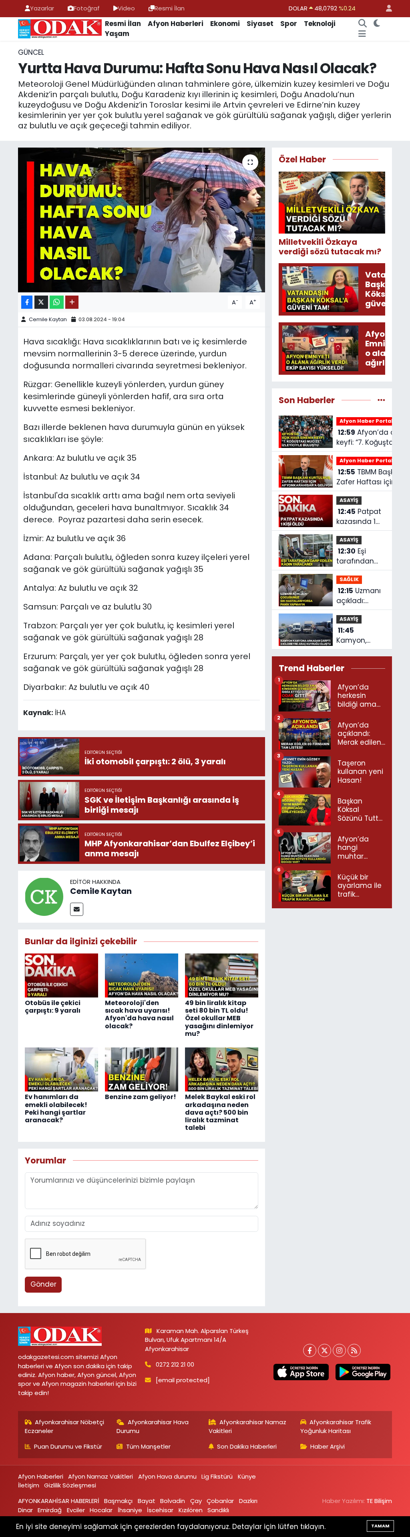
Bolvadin (172, 1501)
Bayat (146, 1501)
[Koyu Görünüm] (376, 24)
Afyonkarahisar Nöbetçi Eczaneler (65, 1426)
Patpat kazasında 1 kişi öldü (358, 517)
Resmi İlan (170, 8)
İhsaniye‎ (130, 1510)
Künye (247, 1476)
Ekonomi (225, 23)
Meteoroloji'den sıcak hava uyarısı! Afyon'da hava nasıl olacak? (139, 1014)
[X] (324, 1350)
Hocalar (101, 1510)
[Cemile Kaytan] (44, 896)
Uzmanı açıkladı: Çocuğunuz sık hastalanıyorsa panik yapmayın (362, 596)
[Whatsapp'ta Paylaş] (57, 302)
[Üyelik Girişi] (385, 8)
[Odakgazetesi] (60, 28)
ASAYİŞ (349, 500)
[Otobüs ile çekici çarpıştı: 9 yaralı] (61, 974)
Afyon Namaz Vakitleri (100, 1476)
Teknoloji (320, 23)
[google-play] (363, 1372)
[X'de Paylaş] (41, 302)
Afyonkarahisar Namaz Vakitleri (248, 1426)
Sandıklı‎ (218, 1510)
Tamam (380, 1526)
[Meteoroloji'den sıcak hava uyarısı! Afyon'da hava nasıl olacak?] (141, 974)
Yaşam (117, 33)
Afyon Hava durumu (167, 1476)
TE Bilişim (379, 1501)
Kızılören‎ (191, 1510)
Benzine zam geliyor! (140, 1096)
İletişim (28, 1485)
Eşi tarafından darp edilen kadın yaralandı (356, 556)
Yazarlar (42, 8)
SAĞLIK (349, 579)
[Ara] (362, 24)
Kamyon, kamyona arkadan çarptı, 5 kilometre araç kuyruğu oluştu (359, 636)
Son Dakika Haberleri (247, 1446)
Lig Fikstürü (217, 1476)
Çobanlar (220, 1501)
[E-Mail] (76, 909)
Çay (196, 1501)
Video (126, 8)
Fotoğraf (87, 8)
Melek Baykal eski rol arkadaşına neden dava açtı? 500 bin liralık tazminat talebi (220, 1112)
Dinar (25, 1510)
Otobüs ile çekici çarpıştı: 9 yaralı (52, 1006)
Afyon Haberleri (175, 23)
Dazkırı (248, 1501)
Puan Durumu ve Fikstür (68, 1446)
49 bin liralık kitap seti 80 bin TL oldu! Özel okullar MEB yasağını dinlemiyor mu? (219, 1018)
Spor (288, 23)
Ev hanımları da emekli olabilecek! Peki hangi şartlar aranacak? (56, 1108)
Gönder (43, 1284)
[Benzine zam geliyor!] (141, 1069)
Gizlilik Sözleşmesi (70, 1485)
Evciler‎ (76, 1510)
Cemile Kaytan (48, 319)
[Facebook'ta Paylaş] (26, 302)
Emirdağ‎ (50, 1510)
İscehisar (160, 1510)
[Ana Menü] (362, 34)
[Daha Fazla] (71, 302)
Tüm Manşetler (148, 1446)
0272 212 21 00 (175, 1364)
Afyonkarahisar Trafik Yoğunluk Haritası (336, 1426)
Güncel (31, 52)
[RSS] (354, 1350)
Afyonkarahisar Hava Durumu (153, 1426)
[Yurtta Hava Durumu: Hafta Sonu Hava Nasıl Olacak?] (141, 220)
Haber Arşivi (327, 1446)
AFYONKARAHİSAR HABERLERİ (58, 1501)
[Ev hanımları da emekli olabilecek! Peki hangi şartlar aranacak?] (61, 1069)
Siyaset (260, 23)
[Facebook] (309, 1350)
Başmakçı (118, 1501)
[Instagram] (339, 1350)
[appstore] (301, 1372)
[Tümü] (381, 400)
